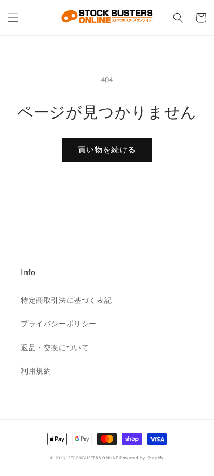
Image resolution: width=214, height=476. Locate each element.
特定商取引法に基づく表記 (66, 300)
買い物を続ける (107, 150)
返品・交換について (55, 347)
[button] (13, 17)
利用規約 (36, 371)
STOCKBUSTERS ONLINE (93, 457)
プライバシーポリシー (59, 323)
